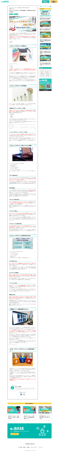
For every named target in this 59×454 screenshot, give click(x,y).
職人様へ (46, 2)
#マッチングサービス (43, 70)
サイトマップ (40, 447)
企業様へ (54, 2)
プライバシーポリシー (34, 447)
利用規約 (28, 447)
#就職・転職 (16, 14)
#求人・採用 (42, 75)
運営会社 (24, 447)
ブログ (10, 7)
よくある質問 (20, 447)
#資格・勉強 (47, 75)
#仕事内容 (11, 14)
